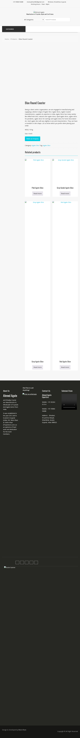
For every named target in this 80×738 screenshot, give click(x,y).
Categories (10, 29)
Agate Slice (35, 145)
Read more (38, 193)
